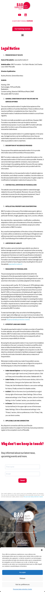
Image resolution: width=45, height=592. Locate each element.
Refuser (22, 578)
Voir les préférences (22, 584)
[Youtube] (19, 15)
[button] (42, 550)
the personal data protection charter (33, 496)
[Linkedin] (25, 15)
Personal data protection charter (22, 589)
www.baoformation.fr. (15, 264)
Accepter (22, 572)
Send (22, 480)
